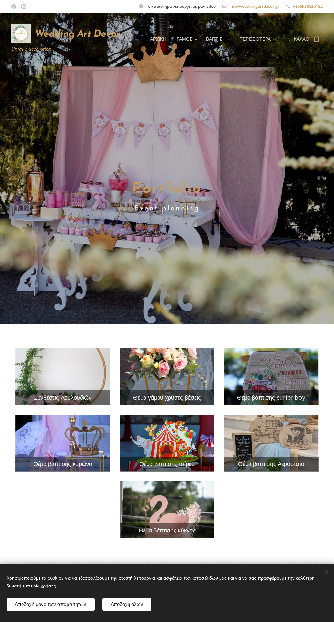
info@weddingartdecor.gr (254, 6)
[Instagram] (24, 6)
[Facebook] (14, 6)
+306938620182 (308, 6)
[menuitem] (160, 39)
